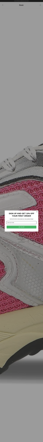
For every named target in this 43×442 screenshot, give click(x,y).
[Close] (37, 211)
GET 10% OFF (21, 227)
